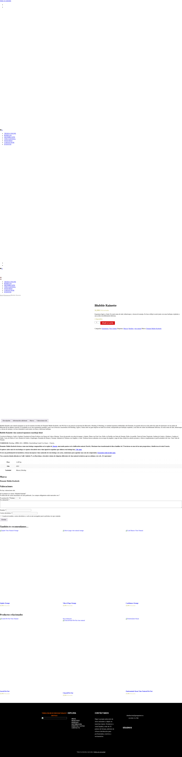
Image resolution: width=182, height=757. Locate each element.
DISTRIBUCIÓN (9, 136)
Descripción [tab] (6, 420)
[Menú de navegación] (1, 276)
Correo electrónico (6, 512)
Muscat (125, 328)
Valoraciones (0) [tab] (42, 420)
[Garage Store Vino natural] (60, 11)
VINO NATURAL (10, 138)
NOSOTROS (8, 140)
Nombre (3, 509)
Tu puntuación (5, 497)
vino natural (137, 328)
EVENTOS (7, 144)
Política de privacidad (99, 751)
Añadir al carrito (107, 322)
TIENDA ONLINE (10, 133)
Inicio (1, 294)
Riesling (131, 328)
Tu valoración (4, 499)
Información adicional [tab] (20, 420)
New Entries (113, 328)
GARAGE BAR (9, 142)
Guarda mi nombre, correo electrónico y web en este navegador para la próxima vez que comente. (31, 515)
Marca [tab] (32, 420)
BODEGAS (8, 135)
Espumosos (7, 294)
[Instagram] (125, 733)
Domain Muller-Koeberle (153, 328)
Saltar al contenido (5, 1)
